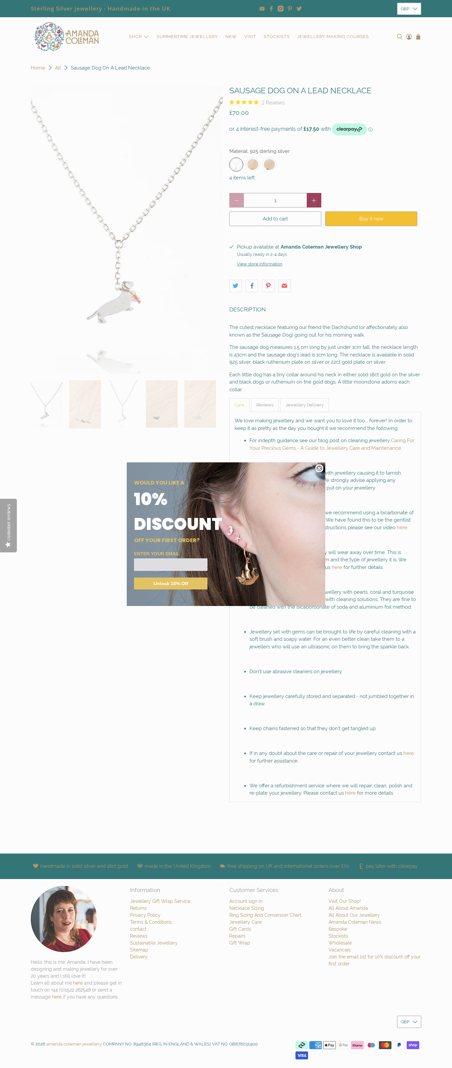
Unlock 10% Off (171, 583)
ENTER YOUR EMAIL (157, 553)
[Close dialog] (319, 468)
